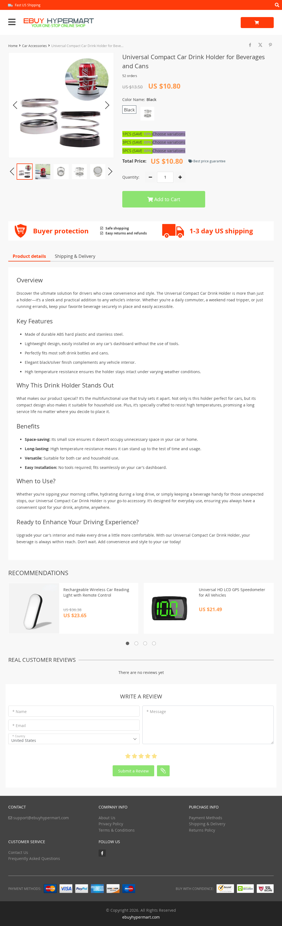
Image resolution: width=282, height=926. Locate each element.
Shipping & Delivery (75, 256)
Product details (29, 256)
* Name (19, 711)
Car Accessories (34, 45)
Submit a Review (133, 771)
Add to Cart (166, 199)
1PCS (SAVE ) (137, 133)
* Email (19, 725)
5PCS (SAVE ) (137, 150)
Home (13, 45)
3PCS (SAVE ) (137, 142)
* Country (18, 736)
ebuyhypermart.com (141, 917)
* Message (156, 711)
